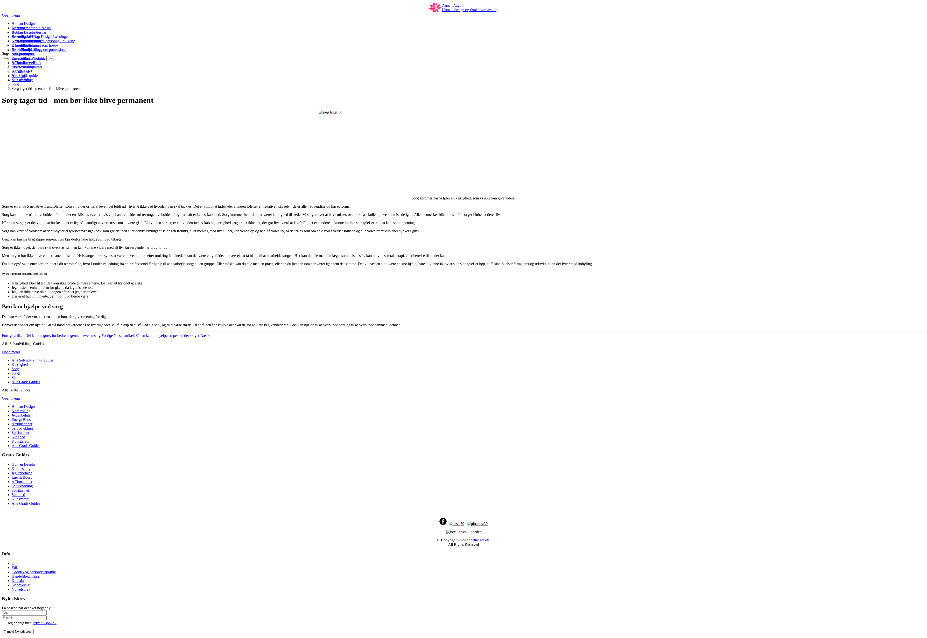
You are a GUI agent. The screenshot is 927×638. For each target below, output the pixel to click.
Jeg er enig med (31, 623)
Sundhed (18, 495)
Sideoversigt (21, 585)
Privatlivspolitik (44, 623)
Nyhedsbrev (21, 589)
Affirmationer (22, 482)
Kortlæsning (21, 469)
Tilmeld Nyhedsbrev (18, 631)
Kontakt (18, 581)
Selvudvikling (22, 486)
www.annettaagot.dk (473, 540)
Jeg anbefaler (22, 473)
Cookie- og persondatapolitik (34, 572)
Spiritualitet (20, 490)
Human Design (23, 464)
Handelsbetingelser (26, 576)
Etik (15, 568)
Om (14, 563)
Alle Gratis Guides (26, 503)
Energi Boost (22, 477)
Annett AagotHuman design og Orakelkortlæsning (470, 7)
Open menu (11, 15)
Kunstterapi (20, 499)
